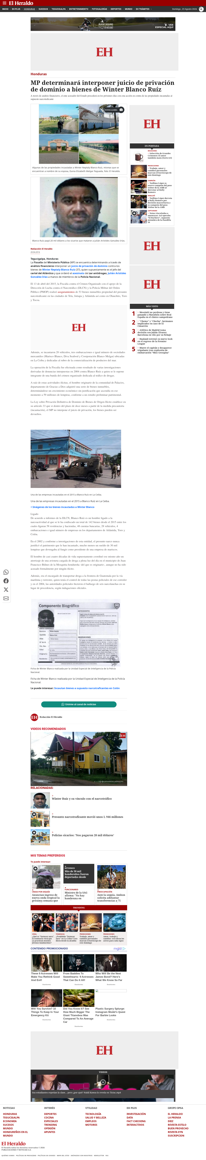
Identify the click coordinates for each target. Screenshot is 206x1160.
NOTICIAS (9, 1107)
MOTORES (91, 1124)
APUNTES (49, 1132)
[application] (79, 759)
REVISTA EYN (175, 1132)
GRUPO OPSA (175, 1107)
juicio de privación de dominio (89, 266)
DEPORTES (50, 1114)
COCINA (49, 1117)
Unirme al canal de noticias (80, 704)
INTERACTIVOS (135, 1124)
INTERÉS (49, 1107)
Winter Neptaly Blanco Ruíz (58, 269)
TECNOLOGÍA (93, 1114)
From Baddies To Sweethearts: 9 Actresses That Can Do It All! (78, 977)
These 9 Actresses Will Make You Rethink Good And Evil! (45, 977)
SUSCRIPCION (176, 1135)
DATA (130, 1117)
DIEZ (170, 1121)
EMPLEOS (91, 1121)
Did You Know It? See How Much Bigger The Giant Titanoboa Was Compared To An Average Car (78, 1015)
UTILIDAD (91, 1107)
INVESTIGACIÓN (136, 1114)
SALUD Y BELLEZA (95, 1117)
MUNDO (8, 1128)
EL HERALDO (175, 1114)
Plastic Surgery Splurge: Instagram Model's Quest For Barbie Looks (110, 1012)
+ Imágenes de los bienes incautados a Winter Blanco (62, 507)
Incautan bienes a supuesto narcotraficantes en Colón (87, 688)
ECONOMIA (10, 1121)
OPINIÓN (49, 1128)
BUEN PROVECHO (178, 1128)
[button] (6, 572)
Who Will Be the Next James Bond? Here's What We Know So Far (108, 977)
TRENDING (50, 1124)
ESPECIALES (51, 1121)
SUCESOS (8, 1124)
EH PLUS (132, 1107)
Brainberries (47, 984)
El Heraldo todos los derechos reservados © (23, 1147)
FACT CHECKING (136, 1121)
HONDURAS (10, 1114)
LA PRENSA (174, 1117)
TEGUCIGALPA (11, 1117)
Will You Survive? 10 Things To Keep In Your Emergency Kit (45, 1012)
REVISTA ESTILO (177, 1124)
